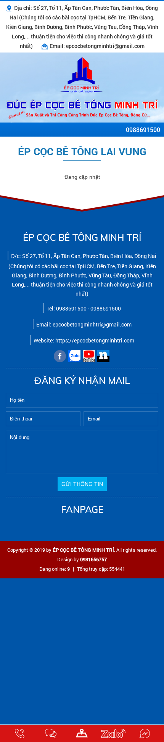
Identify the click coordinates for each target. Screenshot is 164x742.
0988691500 (143, 130)
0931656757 (93, 559)
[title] (19, 733)
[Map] (82, 733)
